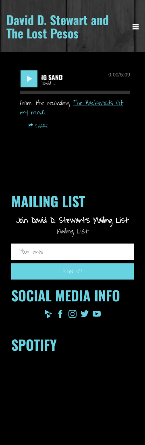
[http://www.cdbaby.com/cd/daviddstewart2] (48, 316)
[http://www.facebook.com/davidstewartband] (60, 316)
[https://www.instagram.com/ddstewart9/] (72, 316)
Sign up (72, 271)
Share (42, 126)
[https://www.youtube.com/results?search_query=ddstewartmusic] (97, 316)
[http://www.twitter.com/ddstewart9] (85, 316)
